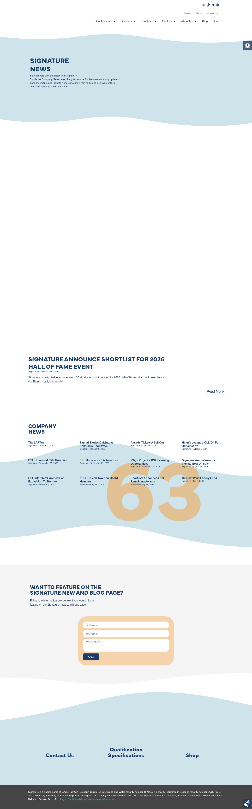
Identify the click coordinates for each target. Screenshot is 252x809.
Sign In (199, 13)
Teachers (146, 21)
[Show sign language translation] (247, 803)
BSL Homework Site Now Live (47, 460)
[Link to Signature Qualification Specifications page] (126, 730)
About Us (187, 21)
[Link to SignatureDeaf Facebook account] (217, 5)
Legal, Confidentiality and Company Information (87, 799)
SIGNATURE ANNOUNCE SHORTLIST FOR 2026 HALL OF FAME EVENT (96, 362)
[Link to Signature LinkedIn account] (213, 5)
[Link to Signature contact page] (60, 730)
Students (126, 21)
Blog (205, 21)
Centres (167, 21)
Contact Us (212, 13)
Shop (216, 21)
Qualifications (103, 21)
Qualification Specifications (126, 752)
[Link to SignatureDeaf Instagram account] (203, 5)
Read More (215, 391)
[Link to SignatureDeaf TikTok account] (208, 5)
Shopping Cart (178, 13)
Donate (187, 13)
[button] (247, 45)
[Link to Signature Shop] (192, 730)
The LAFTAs (36, 442)
